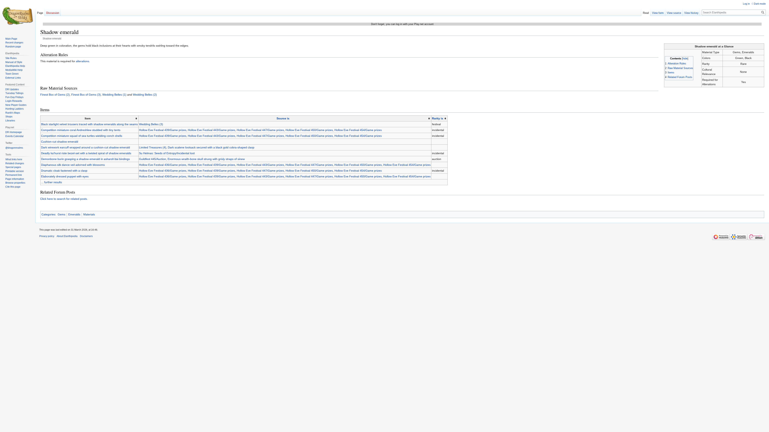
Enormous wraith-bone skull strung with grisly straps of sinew (206, 159)
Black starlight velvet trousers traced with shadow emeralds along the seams (89, 124)
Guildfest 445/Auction (152, 159)
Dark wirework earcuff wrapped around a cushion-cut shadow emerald (85, 147)
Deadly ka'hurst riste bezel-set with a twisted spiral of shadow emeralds (86, 153)
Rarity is (437, 118)
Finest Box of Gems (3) (86, 94)
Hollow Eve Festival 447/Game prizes (260, 130)
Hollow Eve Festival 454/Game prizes (358, 130)
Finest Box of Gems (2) (55, 94)
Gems (61, 214)
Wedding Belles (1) (114, 94)
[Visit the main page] (18, 16)
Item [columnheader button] (88, 118)
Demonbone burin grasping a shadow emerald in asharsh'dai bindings (85, 159)
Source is (283, 118)
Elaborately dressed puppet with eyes (65, 176)
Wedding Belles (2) (145, 94)
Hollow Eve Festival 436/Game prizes (162, 164)
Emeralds (74, 214)
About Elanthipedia (67, 236)
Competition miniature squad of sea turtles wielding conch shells (81, 135)
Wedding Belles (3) (151, 124)
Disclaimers (86, 236)
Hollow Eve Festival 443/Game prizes (211, 130)
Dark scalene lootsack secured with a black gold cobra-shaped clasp (211, 147)
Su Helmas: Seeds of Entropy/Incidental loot (167, 153)
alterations (82, 61)
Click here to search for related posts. (64, 198)
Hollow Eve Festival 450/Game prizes (309, 130)
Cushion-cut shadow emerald (59, 141)
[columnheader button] (284, 118)
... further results (51, 182)
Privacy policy (46, 236)
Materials (89, 214)
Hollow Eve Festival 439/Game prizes (162, 130)
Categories (48, 214)
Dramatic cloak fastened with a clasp (64, 170)
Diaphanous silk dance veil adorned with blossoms (73, 164)
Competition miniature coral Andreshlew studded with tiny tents (80, 130)
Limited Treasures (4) (152, 147)
